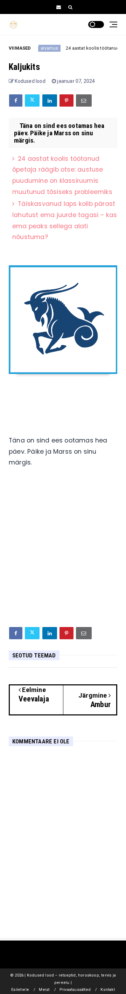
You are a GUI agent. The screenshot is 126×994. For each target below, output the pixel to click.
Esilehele (20, 990)
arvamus (46, 48)
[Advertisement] (63, 554)
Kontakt (107, 990)
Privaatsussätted (75, 990)
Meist (44, 990)
